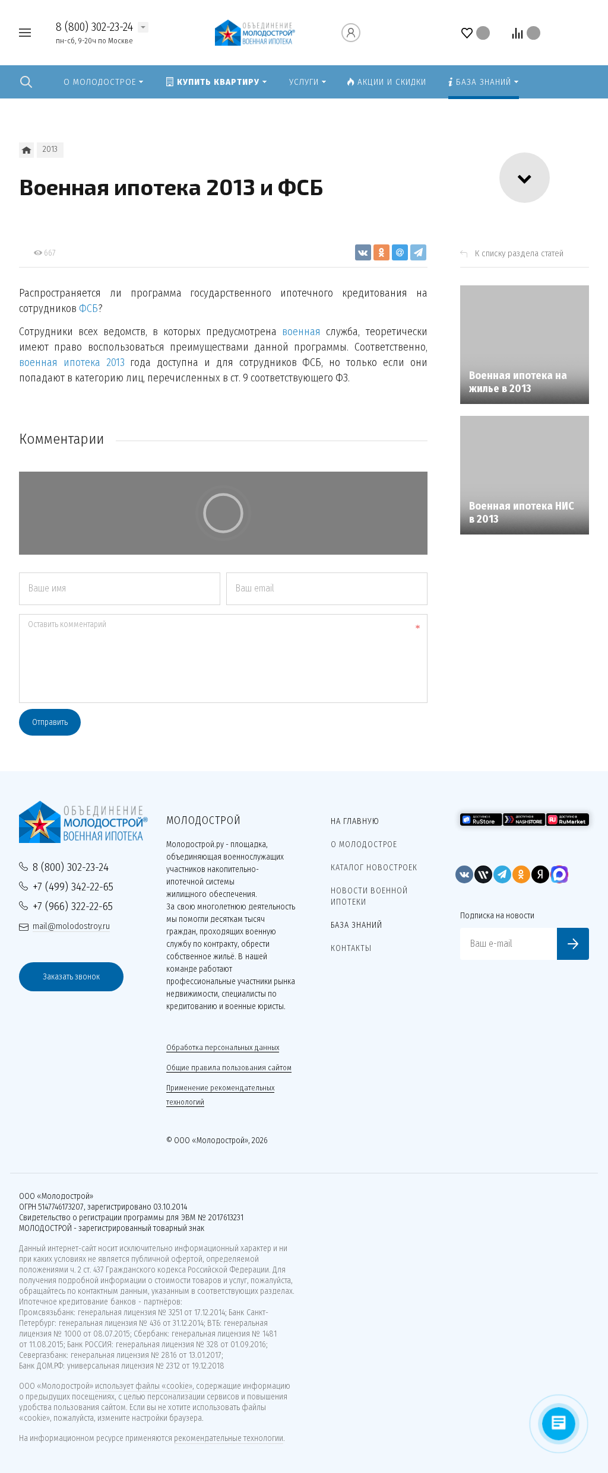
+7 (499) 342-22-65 (73, 886)
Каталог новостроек (374, 868)
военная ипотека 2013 (72, 362)
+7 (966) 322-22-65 (73, 906)
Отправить (50, 722)
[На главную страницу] (255, 31)
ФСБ (88, 308)
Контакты (351, 948)
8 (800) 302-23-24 (94, 27)
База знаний (356, 925)
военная (301, 331)
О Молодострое (364, 844)
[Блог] (26, 150)
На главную (355, 821)
